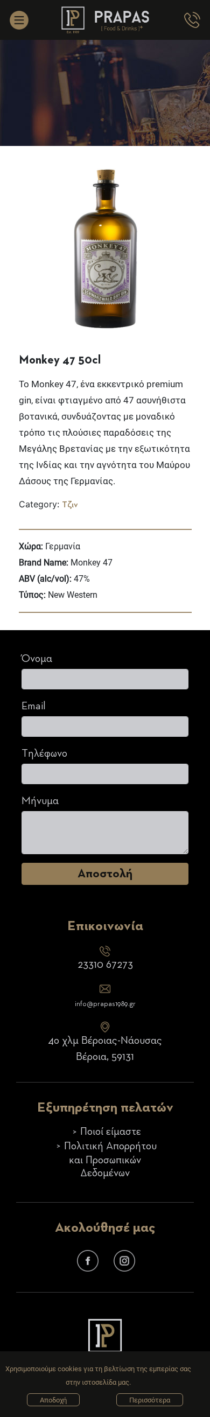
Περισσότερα (149, 1400)
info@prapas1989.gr (105, 1004)
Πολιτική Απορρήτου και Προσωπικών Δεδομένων (110, 1160)
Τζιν (70, 505)
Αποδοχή (53, 1400)
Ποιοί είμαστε (110, 1131)
